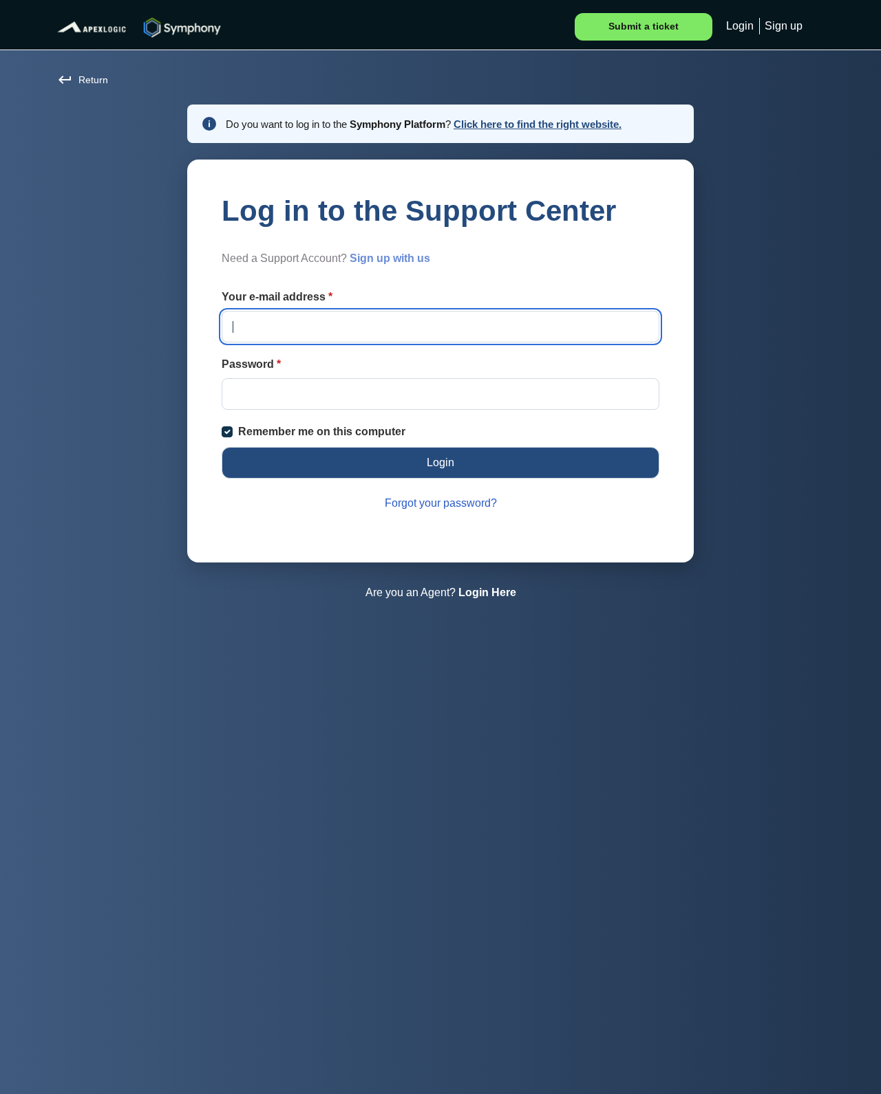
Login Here (487, 592)
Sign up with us (390, 258)
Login (740, 26)
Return (93, 79)
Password (251, 364)
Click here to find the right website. (538, 124)
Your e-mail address (277, 297)
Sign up (784, 26)
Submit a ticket (643, 26)
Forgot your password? (441, 503)
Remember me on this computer (321, 431)
